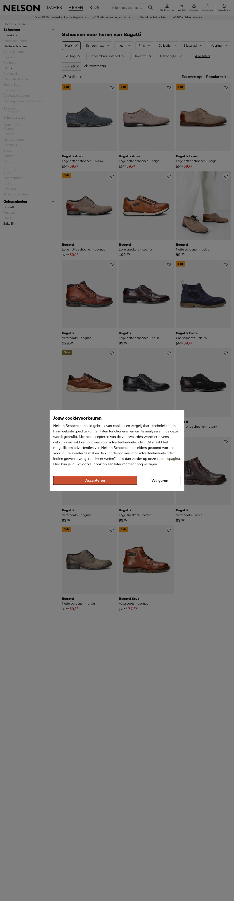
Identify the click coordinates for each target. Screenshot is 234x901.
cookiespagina (168, 458)
